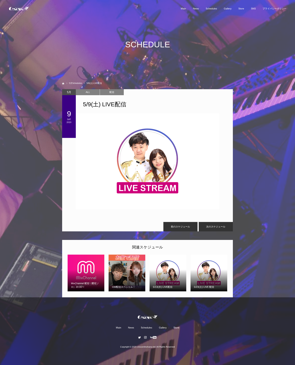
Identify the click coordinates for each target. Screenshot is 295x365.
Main (183, 8)
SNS (253, 8)
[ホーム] (63, 83)
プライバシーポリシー (274, 8)
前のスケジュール (180, 226)
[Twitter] (139, 337)
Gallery (227, 8)
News (196, 8)
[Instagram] (145, 337)
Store (241, 8)
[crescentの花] (19, 8)
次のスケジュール (215, 226)
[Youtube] (153, 337)
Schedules (211, 8)
